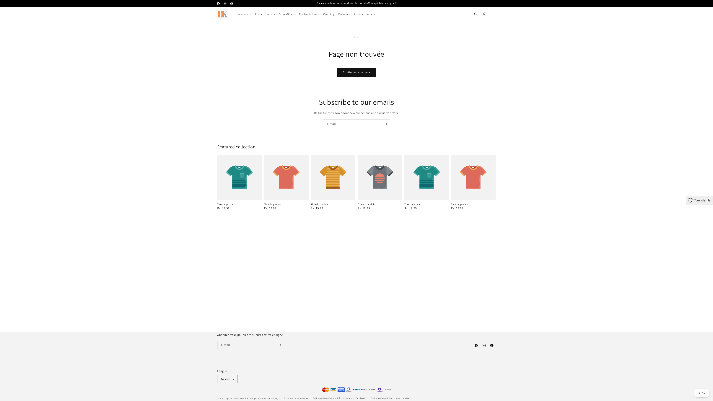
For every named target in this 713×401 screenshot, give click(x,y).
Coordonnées (402, 398)
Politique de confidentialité (326, 398)
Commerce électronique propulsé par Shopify (256, 398)
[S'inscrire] (386, 124)
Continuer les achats (356, 72)
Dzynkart (229, 398)
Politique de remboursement (295, 398)
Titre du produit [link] (226, 204)
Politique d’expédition (382, 398)
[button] (243, 14)
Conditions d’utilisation (355, 398)
